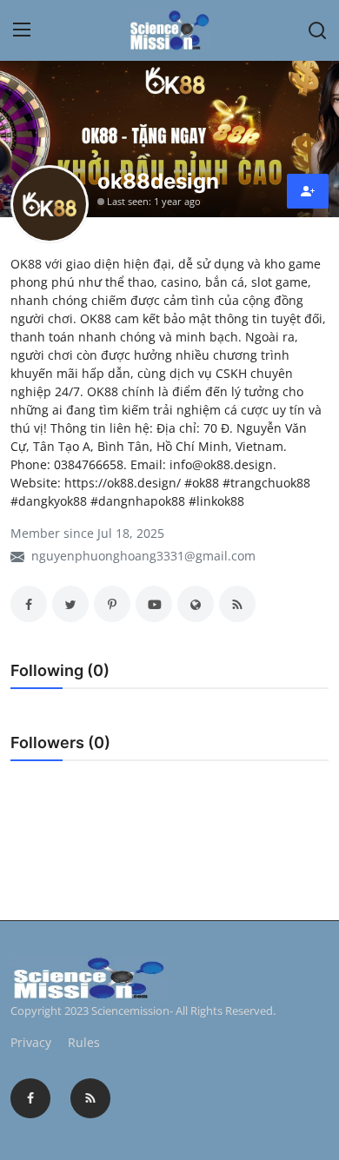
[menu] (21, 30)
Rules (84, 1042)
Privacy (30, 1042)
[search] (317, 30)
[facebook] (30, 1098)
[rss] (90, 1098)
